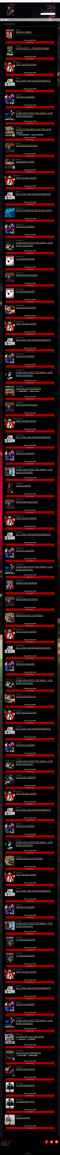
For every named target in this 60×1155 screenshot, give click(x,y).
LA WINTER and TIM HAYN (30, 1036)
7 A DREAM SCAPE (25, 939)
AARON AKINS (23, 485)
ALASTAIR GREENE (26, 777)
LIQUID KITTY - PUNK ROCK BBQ (32, 48)
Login (57, 1)
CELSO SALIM (23, 1117)
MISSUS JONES (24, 32)
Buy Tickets (30, 42)
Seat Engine (32, 1153)
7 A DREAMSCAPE (25, 258)
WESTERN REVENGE (27, 145)
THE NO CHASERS (25, 96)
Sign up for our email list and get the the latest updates (48, 11)
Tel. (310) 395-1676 (49, 4)
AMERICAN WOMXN (26, 582)
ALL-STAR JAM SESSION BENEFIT (33, 80)
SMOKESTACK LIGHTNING (29, 615)
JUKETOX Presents (25, 1069)
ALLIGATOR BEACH (26, 307)
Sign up (52, 1)
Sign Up (53, 16)
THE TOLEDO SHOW (26, 64)
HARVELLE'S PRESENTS (28, 388)
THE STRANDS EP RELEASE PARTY (34, 210)
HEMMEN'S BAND (25, 161)
